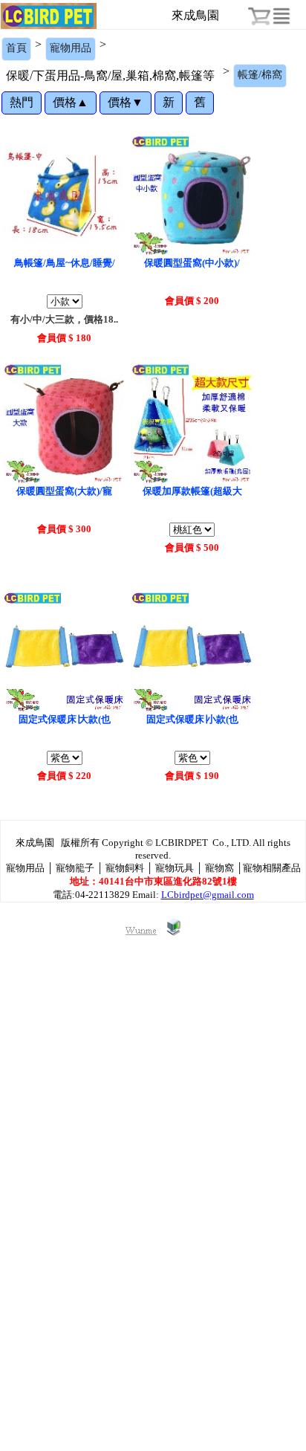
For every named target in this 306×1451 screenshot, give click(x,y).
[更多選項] (281, 16)
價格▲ (70, 102)
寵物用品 (70, 48)
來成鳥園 (195, 15)
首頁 (16, 48)
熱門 (21, 102)
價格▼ (125, 102)
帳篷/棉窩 (260, 74)
